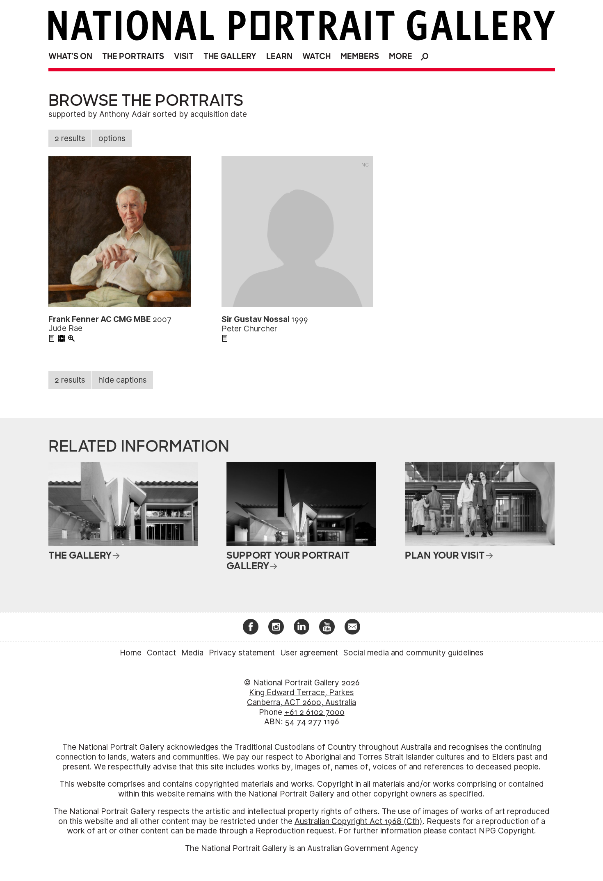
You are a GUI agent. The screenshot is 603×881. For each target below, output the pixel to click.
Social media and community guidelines (413, 652)
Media (192, 652)
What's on (70, 56)
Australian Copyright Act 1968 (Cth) (359, 821)
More (400, 56)
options (112, 138)
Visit (184, 56)
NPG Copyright (506, 830)
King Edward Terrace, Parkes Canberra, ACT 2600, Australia (301, 697)
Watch (316, 56)
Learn (279, 56)
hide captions (122, 380)
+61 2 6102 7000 (314, 712)
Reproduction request (295, 830)
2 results (70, 138)
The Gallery (229, 56)
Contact (161, 652)
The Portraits (133, 56)
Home (131, 652)
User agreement (309, 652)
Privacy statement (242, 652)
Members (359, 56)
